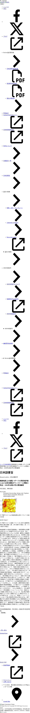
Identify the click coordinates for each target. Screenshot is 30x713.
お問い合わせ (7, 682)
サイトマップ (7, 680)
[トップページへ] (4, 2)
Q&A (4, 8)
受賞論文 (6, 113)
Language (4, 0)
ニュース (6, 7)
